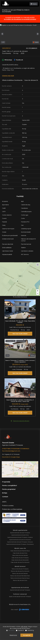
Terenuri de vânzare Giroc (20, 580)
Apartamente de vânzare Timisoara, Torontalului (20, 544)
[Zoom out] (37, 293)
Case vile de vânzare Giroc (20, 553)
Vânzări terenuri (20, 566)
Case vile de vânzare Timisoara (20, 557)
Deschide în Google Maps (11, 457)
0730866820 (24, 448)
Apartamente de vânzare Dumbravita (20, 539)
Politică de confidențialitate (12, 509)
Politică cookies (7, 505)
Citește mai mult (8, 75)
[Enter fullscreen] (37, 264)
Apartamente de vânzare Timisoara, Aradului (20, 537)
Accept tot (26, 635)
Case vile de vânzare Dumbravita (20, 562)
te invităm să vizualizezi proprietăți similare (20, 19)
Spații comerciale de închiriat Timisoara (20, 596)
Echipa (4, 493)
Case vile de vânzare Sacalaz (20, 555)
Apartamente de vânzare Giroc (20, 535)
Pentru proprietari (9, 489)
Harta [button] (36, 42)
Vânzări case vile (20, 548)
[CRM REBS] (24, 609)
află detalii (24, 626)
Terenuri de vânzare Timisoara (20, 569)
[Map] (20, 279)
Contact (5, 497)
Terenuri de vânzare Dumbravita (20, 571)
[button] (2, 33)
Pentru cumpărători (9, 485)
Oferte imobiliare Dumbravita (12, 80)
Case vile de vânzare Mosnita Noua (20, 550)
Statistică (21, 630)
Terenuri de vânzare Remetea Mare (20, 575)
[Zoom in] (37, 290)
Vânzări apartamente (20, 530)
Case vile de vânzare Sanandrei (20, 560)
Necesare (11, 630)
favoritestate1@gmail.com (11, 451)
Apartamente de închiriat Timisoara (20, 590)
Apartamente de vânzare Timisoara (20, 532)
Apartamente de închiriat (20, 587)
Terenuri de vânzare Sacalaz (20, 573)
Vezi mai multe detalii (20, 333)
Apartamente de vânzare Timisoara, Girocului (20, 542)
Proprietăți (6, 482)
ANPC (4, 502)
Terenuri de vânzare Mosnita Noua (20, 578)
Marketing (30, 630)
